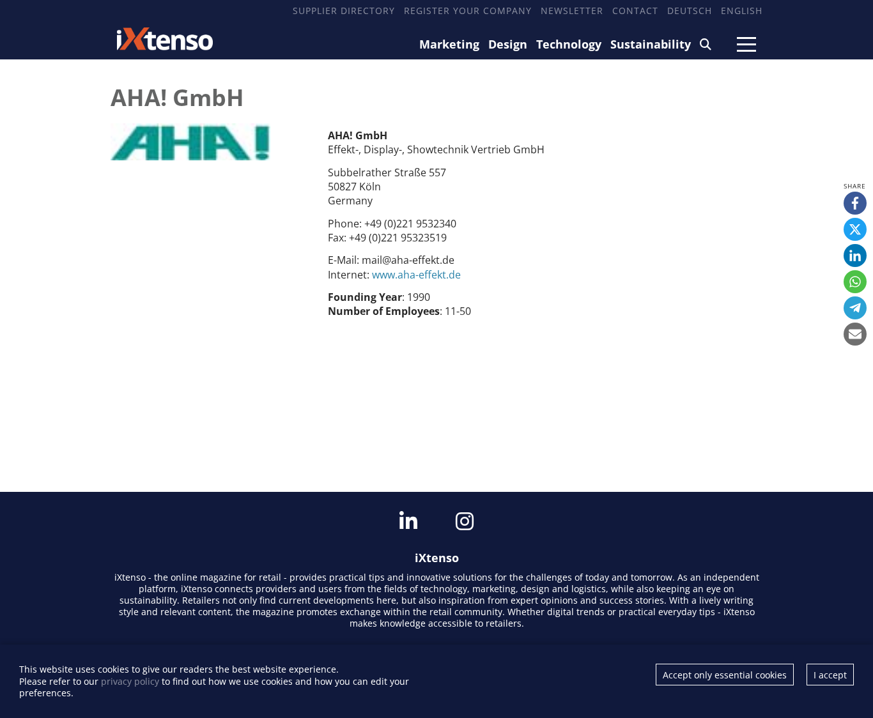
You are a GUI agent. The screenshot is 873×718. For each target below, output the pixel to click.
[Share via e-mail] (855, 334)
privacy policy (130, 681)
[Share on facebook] (855, 203)
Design (507, 44)
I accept (830, 675)
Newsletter (572, 10)
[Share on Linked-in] (855, 255)
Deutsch (689, 10)
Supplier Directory (344, 10)
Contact (635, 10)
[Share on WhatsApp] (855, 281)
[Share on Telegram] (855, 307)
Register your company (468, 10)
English (741, 10)
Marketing (449, 44)
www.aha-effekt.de (416, 275)
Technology (568, 44)
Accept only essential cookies (725, 675)
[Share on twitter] (855, 229)
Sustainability (650, 44)
